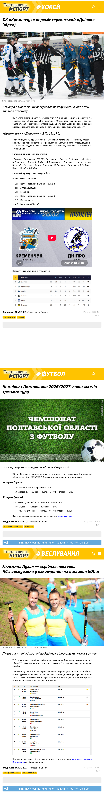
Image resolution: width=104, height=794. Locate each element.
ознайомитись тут (66, 516)
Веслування (60, 553)
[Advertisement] (52, 348)
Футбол (53, 374)
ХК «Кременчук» (29, 101)
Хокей (50, 7)
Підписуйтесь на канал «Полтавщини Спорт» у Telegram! (54, 542)
